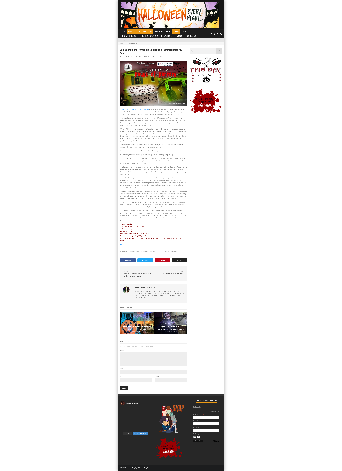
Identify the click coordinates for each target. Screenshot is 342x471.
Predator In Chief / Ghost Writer (129, 57)
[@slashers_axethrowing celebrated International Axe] (131, 414)
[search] (219, 51)
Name (122, 368)
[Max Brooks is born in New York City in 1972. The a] (147, 423)
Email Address (198, 414)
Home (124, 32)
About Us (181, 36)
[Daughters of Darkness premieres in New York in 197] (131, 419)
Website (157, 376)
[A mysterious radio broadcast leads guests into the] (123, 414)
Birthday (196, 434)
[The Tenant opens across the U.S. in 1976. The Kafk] (147, 419)
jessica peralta (145, 251)
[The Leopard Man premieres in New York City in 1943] (139, 428)
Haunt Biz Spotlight (150, 36)
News (130, 32)
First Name (197, 421)
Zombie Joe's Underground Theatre (130, 254)
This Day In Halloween (130, 36)
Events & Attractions (143, 32)
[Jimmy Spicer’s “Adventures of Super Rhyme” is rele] (123, 428)
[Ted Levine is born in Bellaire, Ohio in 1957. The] (123, 419)
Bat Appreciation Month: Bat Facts (173, 273)
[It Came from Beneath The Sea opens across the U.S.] (139, 409)
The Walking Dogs (168, 36)
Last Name (196, 427)
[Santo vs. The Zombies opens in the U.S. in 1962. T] (139, 414)
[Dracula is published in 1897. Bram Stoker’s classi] (123, 423)
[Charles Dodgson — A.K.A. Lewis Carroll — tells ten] (123, 409)
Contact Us (191, 36)
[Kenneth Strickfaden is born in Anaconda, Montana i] (139, 423)
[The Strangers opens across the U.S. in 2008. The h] (147, 414)
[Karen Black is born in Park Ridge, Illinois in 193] (147, 409)
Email (122, 376)
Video (184, 32)
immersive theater (134, 251)
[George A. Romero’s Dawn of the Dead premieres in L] (131, 423)
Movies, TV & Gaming (163, 32)
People (176, 32)
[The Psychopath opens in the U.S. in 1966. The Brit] (131, 428)
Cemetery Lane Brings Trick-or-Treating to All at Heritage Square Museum (137, 274)
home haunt (124, 251)
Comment (123, 350)
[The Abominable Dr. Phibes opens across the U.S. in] (147, 428)
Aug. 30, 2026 (132, 40)
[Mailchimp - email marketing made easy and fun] (216, 442)
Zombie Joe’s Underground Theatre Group (134, 110)
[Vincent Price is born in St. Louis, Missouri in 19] (139, 419)
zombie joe (174, 251)
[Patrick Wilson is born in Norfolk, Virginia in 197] (131, 409)
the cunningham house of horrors (160, 251)
